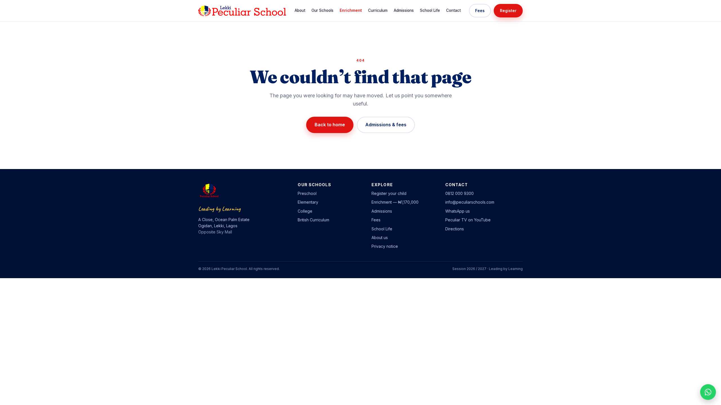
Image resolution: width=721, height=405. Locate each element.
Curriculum (378, 10)
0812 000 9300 (459, 193)
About (300, 10)
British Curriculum (313, 219)
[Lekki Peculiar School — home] (242, 10)
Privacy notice (384, 246)
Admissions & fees (385, 124)
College (305, 211)
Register (508, 10)
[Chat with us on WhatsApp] (708, 392)
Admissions (404, 10)
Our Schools (322, 10)
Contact (453, 10)
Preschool (307, 193)
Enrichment (351, 10)
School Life (430, 10)
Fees (480, 10)
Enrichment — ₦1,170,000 (395, 202)
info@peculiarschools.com (469, 202)
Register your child (388, 193)
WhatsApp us (457, 211)
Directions (454, 228)
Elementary (308, 202)
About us (379, 237)
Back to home (330, 124)
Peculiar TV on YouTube (468, 219)
